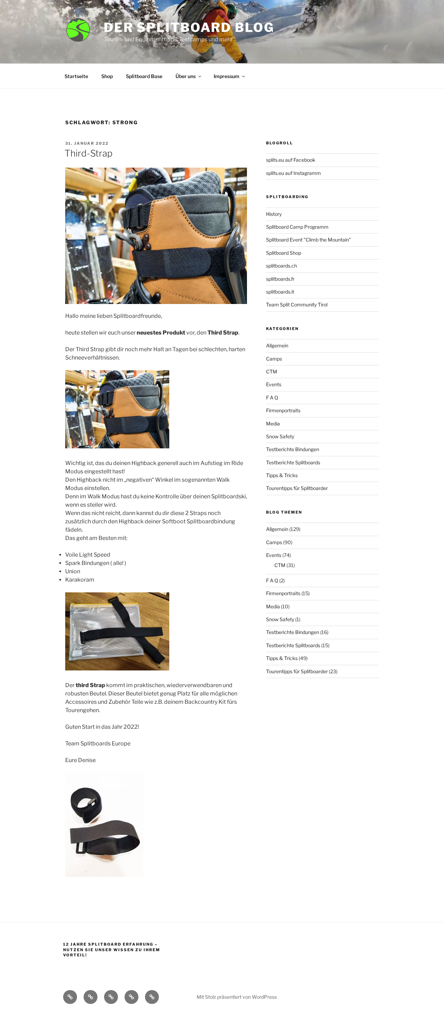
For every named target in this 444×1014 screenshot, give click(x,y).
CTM (271, 371)
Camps (274, 359)
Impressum (226, 76)
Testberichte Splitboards (293, 462)
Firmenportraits (283, 410)
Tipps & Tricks (282, 475)
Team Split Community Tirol (296, 304)
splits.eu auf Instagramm (293, 173)
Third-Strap (88, 153)
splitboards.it (280, 292)
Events (273, 384)
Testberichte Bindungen (292, 449)
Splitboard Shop (283, 253)
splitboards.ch (281, 266)
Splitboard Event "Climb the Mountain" (308, 240)
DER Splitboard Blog (189, 27)
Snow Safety (280, 436)
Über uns (186, 76)
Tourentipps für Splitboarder (297, 488)
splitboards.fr (280, 279)
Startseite (76, 76)
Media (273, 423)
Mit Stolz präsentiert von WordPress (237, 997)
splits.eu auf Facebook (290, 160)
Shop (107, 76)
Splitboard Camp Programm (297, 227)
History (274, 214)
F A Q (272, 397)
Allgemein (277, 345)
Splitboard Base (144, 76)
